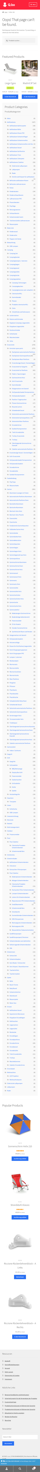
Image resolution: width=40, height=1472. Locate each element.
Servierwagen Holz (15, 716)
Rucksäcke (13, 1032)
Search (20, 1469)
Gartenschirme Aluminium (18, 562)
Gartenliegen (14, 548)
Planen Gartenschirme (19, 403)
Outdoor (10, 831)
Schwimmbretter (15, 992)
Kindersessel (14, 231)
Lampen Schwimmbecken (20, 893)
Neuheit (9, 823)
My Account (6, 1469)
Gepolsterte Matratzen (17, 1014)
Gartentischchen (15, 595)
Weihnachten (11, 1072)
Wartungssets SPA (18, 926)
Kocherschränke (15, 330)
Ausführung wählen (20, 1159)
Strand (9, 1007)
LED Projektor (14, 1076)
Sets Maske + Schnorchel (17, 963)
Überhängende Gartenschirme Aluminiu (22, 726)
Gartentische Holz (15, 606)
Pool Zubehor (14, 842)
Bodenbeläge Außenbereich (21, 617)
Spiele (9, 977)
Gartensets (13, 580)
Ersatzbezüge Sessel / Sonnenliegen (23, 363)
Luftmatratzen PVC (16, 199)
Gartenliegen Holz (15, 551)
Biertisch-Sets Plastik (17, 515)
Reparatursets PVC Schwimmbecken (23, 901)
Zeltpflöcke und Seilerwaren (21, 312)
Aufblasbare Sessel (16, 148)
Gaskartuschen (16, 780)
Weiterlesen (20, 1277)
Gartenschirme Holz (18, 378)
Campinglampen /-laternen (18, 261)
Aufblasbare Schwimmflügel (19, 137)
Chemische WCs (17, 294)
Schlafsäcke (13, 334)
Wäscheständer (14, 337)
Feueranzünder (16, 621)
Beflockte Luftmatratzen (18, 184)
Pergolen (13, 683)
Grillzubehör (14, 765)
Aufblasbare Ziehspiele (17, 158)
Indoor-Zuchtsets (15, 750)
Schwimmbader (12, 858)
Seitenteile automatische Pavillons (23, 414)
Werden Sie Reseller (11, 1417)
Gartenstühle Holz (15, 591)
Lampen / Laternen (16, 657)
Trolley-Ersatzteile (18, 436)
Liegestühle (13, 1029)
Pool (8, 838)
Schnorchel (13, 956)
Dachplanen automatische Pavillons (23, 352)
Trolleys (14, 440)
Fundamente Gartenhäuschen (19, 526)
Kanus (11, 188)
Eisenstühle (13, 518)
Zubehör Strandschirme (17, 1065)
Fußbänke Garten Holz (17, 529)
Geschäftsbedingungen (12, 1365)
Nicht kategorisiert (13, 827)
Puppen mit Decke (15, 239)
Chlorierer (13, 866)
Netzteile (10, 820)
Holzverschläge (15, 642)
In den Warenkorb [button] (10, 97)
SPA (11, 948)
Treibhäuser (13, 723)
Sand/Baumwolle (17, 904)
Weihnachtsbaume (15, 1080)
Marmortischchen (15, 672)
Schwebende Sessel (18, 410)
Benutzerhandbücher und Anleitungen (17, 1395)
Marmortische (14, 675)
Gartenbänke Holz (15, 537)
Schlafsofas (13, 809)
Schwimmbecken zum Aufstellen (20, 941)
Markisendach (14, 661)
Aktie (9, 118)
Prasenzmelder (14, 834)
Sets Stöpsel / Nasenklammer (19, 966)
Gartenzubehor (14, 610)
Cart (31, 1467)
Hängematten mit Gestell (20, 389)
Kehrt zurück (9, 1372)
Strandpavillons (15, 1039)
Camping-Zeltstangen (19, 283)
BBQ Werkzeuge (17, 769)
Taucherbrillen (14, 970)
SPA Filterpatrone (17, 919)
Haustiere (10, 798)
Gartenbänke (14, 533)
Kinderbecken (14, 191)
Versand (7, 1368)
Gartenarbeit (11, 747)
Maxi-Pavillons (14, 679)
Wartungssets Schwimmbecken (22, 923)
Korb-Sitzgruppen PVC (17, 653)
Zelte (13, 308)
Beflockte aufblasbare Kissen (19, 180)
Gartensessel (14, 573)
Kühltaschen (14, 1021)
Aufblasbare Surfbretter (17, 151)
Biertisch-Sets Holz (16, 511)
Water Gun (13, 1003)
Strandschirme (16, 425)
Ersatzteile (10, 345)
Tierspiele (13, 802)
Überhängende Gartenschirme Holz (21, 739)
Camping (10, 250)
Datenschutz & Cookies (12, 1375)
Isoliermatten (14, 315)
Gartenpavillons (15, 558)
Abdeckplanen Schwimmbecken (22, 877)
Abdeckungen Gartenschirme (21, 613)
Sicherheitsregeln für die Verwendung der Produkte (21, 1398)
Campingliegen (14, 264)
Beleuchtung (11, 242)
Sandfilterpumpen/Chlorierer (19, 937)
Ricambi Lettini (17, 407)
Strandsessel (14, 1047)
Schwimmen (11, 952)
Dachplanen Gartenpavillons (21, 356)
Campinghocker (15, 257)
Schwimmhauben (15, 959)
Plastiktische (14, 697)
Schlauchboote (14, 213)
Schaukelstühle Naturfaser (18, 701)
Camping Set (14, 253)
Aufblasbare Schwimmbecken (19, 862)
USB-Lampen (14, 246)
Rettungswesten (15, 210)
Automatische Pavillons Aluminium (21, 496)
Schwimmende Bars (18, 851)
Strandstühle (14, 471)
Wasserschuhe (14, 485)
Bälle (11, 981)
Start (6, 12)
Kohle (14, 787)
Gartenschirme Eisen (16, 566)
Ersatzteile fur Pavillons (19, 370)
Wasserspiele (14, 224)
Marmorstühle (14, 668)
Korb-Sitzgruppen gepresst (18, 650)
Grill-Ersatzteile (17, 381)
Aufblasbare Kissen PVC (17, 133)
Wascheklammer (15, 1061)
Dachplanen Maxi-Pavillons (20, 359)
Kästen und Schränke (16, 319)
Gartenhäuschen (15, 544)
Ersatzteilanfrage (10, 1402)
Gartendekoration (15, 540)
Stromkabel (11, 1069)
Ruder (14, 173)
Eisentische (13, 522)
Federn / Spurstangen (19, 374)
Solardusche (16, 912)
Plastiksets (13, 690)
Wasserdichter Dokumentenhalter (23, 930)
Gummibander (16, 297)
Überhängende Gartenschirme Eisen (21, 730)
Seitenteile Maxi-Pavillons (20, 421)
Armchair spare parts (16, 348)
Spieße (14, 791)
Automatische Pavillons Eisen (19, 500)
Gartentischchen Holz (17, 599)
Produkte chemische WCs (20, 304)
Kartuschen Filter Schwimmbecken (23, 890)
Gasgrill (9, 754)
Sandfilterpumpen (15, 934)
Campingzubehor (15, 279)
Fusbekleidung (11, 478)
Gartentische (14, 602)
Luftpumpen (16, 169)
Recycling (8, 1420)
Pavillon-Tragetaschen (19, 399)
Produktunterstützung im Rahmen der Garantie (20, 1406)
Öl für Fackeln (16, 624)
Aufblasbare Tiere (15, 155)
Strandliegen (14, 1036)
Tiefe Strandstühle (18, 432)
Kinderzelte (13, 235)
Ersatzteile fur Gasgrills (19, 367)
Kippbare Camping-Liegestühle (20, 323)
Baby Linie (10, 228)
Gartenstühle (14, 588)
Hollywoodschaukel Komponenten (23, 392)
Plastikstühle (14, 694)
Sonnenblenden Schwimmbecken (22, 915)
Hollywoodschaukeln (18, 396)
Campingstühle (14, 272)
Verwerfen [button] (4, 1463)
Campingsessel (14, 268)
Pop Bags (13, 206)
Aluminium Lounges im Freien (19, 493)
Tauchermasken (15, 974)
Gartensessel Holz (15, 577)
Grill (8, 758)
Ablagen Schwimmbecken (20, 880)
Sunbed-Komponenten (19, 429)
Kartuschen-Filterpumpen (18, 869)
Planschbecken (14, 202)
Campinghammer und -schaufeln (22, 290)
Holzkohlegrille (15, 794)
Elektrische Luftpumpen (19, 166)
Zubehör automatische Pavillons (22, 449)
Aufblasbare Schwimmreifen (19, 140)
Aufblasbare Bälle (15, 129)
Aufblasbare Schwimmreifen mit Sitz (21, 144)
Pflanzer (12, 686)
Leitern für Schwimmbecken (21, 897)
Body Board (13, 988)
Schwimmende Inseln (16, 217)
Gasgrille (12, 761)
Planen (14, 301)
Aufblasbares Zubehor (17, 162)
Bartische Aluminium (16, 507)
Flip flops (13, 482)
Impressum (8, 1379)
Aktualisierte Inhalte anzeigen (14, 1413)
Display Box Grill (17, 772)
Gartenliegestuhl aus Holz (18, 555)
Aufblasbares (11, 122)
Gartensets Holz (15, 584)
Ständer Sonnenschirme (19, 628)
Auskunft (7, 1361)
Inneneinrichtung (12, 816)
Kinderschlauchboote (16, 195)
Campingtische (14, 275)
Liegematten (14, 1025)
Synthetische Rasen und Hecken (22, 632)
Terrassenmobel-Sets (16, 719)
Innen (9, 805)
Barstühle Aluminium (16, 504)
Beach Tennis (14, 985)
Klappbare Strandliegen (17, 1018)
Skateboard (13, 996)
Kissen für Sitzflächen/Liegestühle (21, 646)
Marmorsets (13, 664)
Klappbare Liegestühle (17, 326)
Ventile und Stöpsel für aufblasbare (23, 177)
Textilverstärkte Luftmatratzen (20, 221)
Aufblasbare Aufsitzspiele (18, 126)
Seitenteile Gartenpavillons (21, 418)
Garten (9, 489)
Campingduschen (17, 286)
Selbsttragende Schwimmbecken (20, 945)
